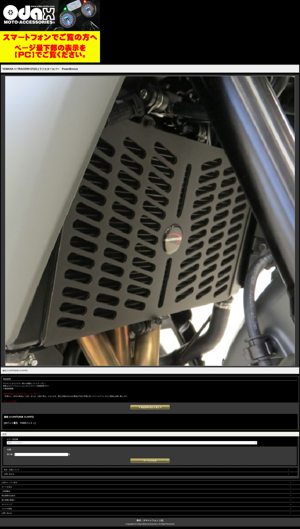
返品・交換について (11, 470)
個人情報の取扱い (8, 500)
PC (162, 520)
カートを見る (7, 487)
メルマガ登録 (7, 509)
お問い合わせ (9, 474)
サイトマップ (7, 504)
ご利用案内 (6, 491)
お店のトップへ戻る (9, 482)
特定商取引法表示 (8, 496)
